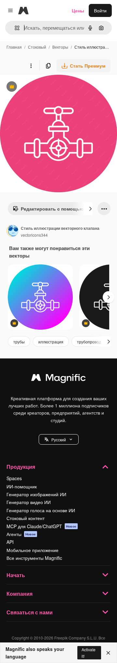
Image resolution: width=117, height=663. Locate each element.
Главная (14, 47)
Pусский (58, 439)
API (10, 542)
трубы (19, 341)
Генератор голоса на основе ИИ (40, 510)
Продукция (20, 466)
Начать (15, 575)
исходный (43, 87)
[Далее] (90, 208)
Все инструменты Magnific (34, 558)
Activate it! (89, 652)
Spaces (14, 478)
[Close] (108, 653)
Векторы (60, 47)
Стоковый (37, 47)
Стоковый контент (25, 518)
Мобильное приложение (32, 550)
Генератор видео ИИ (28, 502)
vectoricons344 (34, 235)
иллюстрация (50, 341)
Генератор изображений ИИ (36, 494)
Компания (19, 593)
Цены (78, 10)
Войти (100, 10)
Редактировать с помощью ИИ (52, 210)
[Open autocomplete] (14, 27)
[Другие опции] (30, 65)
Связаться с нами (29, 612)
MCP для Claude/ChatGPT (41, 526)
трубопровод (89, 341)
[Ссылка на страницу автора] (12, 231)
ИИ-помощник (21, 486)
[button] (59, 439)
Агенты (21, 534)
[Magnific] (58, 379)
